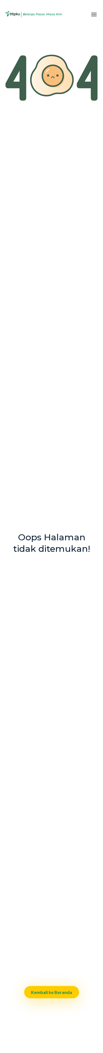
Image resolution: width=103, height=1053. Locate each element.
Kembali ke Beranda (51, 992)
